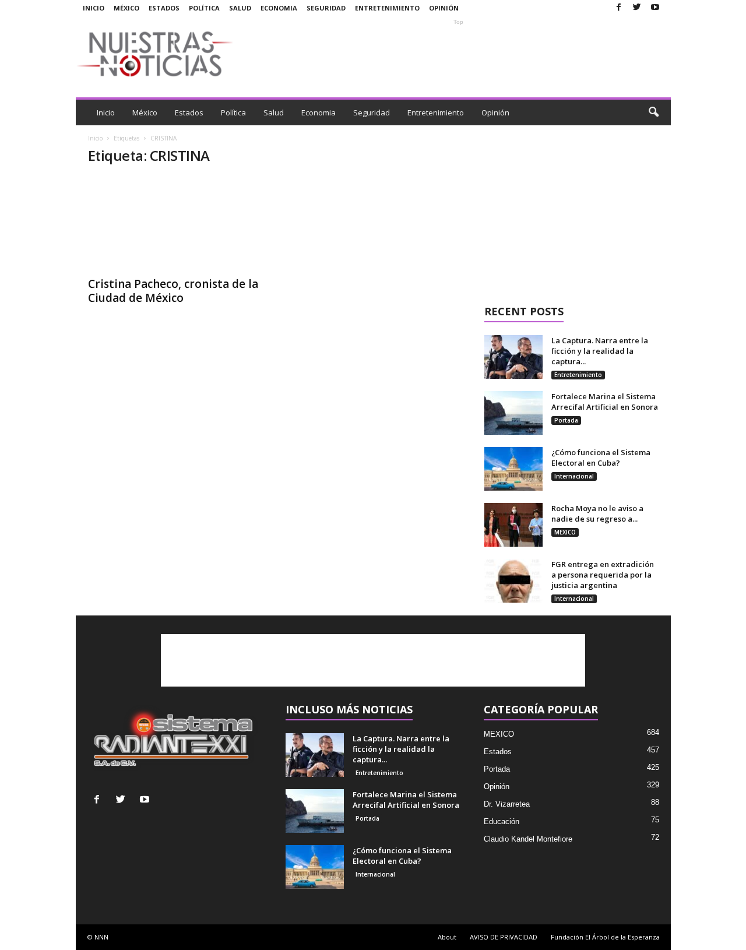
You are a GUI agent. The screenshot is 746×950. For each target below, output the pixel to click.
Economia (279, 7)
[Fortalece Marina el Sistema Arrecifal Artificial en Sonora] (513, 413)
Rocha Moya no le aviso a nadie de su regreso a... (597, 513)
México (126, 7)
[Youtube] (655, 8)
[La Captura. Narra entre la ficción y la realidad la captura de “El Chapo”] (513, 357)
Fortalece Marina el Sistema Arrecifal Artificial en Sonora (604, 401)
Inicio (93, 7)
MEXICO (565, 532)
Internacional (574, 476)
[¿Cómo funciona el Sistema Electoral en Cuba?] (513, 469)
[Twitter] (637, 8)
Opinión (444, 7)
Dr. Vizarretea (507, 804)
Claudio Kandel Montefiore (528, 839)
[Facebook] (619, 8)
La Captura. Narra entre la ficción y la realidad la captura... (599, 351)
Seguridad (326, 7)
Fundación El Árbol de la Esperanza (605, 937)
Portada (566, 420)
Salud (240, 7)
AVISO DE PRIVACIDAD (503, 937)
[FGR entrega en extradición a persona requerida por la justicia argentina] (513, 581)
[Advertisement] (459, 53)
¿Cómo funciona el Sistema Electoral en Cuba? (600, 457)
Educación (501, 821)
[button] (653, 112)
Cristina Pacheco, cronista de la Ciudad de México (173, 290)
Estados (164, 7)
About (447, 937)
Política (204, 7)
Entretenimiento (387, 7)
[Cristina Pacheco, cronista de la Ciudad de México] (175, 223)
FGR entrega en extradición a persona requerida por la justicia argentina (602, 574)
